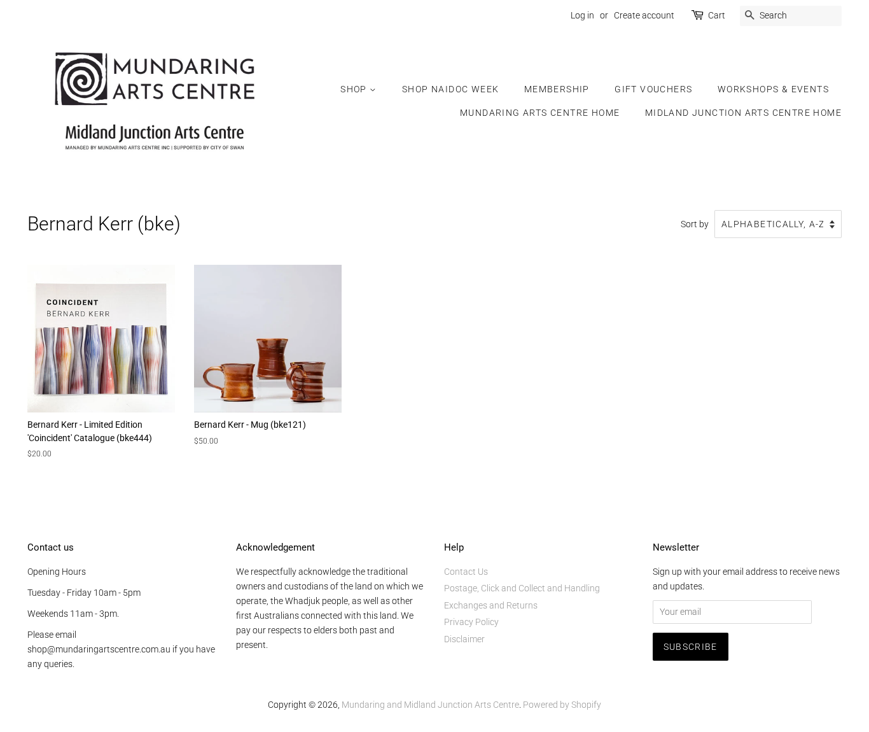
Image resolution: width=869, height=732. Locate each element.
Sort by (695, 224)
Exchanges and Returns (491, 605)
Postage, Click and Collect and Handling (522, 588)
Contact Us (466, 572)
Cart (716, 15)
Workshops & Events (773, 89)
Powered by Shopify (562, 705)
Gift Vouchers (653, 89)
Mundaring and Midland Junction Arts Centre (430, 705)
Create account (644, 15)
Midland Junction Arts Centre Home (743, 113)
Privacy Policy (471, 622)
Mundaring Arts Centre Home (540, 113)
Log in (582, 15)
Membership (557, 89)
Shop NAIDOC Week (450, 89)
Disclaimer (464, 639)
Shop (355, 89)
